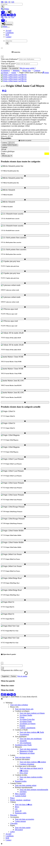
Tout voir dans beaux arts (24, 709)
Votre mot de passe (8, 64)
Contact (8, 37)
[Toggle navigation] (9, 27)
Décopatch (19, 830)
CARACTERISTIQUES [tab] (9, 145)
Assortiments (24, 734)
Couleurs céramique (27, 764)
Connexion (8, 24)
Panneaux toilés (20, 813)
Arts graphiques (25, 743)
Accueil (8, 31)
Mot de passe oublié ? (28, 68)
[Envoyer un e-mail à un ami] (5, 91)
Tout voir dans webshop (19, 705)
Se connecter (13, 68)
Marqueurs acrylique (27, 753)
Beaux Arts (26, 70)
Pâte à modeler (20, 794)
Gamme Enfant (20, 796)
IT (9, 2)
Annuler (4, 68)
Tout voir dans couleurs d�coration (33, 762)
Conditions (10, 33)
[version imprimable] (3, 91)
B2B (7, 35)
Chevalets (13, 823)
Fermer (13, 676)
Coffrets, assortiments (27, 728)
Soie (21, 779)
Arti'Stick (23, 792)
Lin (16, 809)
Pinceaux (13, 815)
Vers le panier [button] (22, 676)
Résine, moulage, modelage (20, 800)
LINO (12, 832)
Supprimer (5, 676)
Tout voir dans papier (22, 828)
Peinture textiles (21, 781)
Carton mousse (20, 821)
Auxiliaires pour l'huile (23, 745)
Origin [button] (46, 73)
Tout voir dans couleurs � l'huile (32, 732)
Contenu (4, 143)
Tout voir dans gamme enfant (25, 785)
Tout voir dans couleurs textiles (31, 777)
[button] (4, 13)
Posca (12, 798)
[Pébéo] (4, 27)
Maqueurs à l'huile (26, 751)
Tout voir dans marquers (28, 749)
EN (13, 2)
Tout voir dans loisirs (22, 757)
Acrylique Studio (26, 715)
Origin (13, 73)
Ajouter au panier (25, 140)
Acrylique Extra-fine (27, 719)
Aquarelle (23, 741)
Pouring (22, 726)
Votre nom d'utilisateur (9, 59)
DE (6, 2)
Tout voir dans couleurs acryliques (32, 713)
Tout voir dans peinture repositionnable (34, 790)
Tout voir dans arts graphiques (31, 739)
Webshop (6, 51)
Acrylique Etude (26, 721)
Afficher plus (6, 156)
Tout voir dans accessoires (24, 819)
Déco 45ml (24, 773)
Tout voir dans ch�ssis (23, 804)
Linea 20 (18, 811)
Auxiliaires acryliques (27, 724)
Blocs (17, 807)
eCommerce (5, 70)
